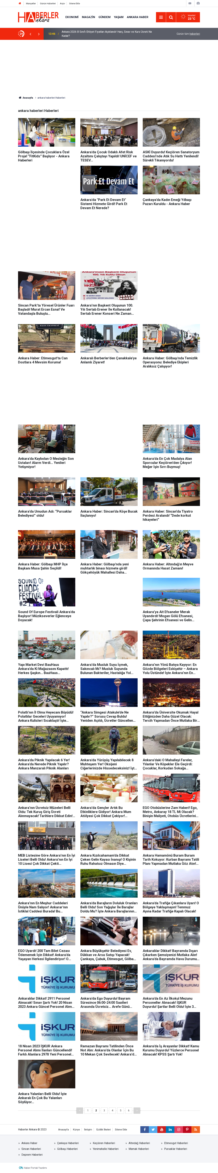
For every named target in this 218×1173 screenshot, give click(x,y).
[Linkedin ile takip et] (170, 1129)
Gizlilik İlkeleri (103, 1129)
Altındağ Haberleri (139, 1143)
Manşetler (31, 3)
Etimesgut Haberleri (176, 1143)
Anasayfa (27, 97)
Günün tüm (188, 33)
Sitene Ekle (74, 3)
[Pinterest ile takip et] (187, 1129)
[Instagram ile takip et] (178, 1129)
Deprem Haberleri (32, 1154)
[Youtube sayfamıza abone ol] (161, 1129)
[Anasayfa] (20, 3)
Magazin (88, 17)
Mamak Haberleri (139, 1149)
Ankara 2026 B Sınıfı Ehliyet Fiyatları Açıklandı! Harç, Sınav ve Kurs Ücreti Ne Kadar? (107, 33)
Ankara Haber (137, 17)
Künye (76, 1129)
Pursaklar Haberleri (175, 1149)
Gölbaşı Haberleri (67, 1149)
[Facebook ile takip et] (144, 1129)
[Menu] (161, 17)
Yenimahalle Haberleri (106, 1149)
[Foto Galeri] (198, 3)
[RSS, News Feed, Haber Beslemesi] (195, 1129)
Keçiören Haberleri (104, 1143)
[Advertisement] (109, 65)
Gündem (104, 17)
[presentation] (30, 34)
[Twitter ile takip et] (153, 1129)
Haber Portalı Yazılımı (35, 1168)
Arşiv (62, 3)
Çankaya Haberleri (68, 1143)
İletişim (88, 1129)
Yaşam (118, 17)
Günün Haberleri (48, 3)
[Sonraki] (137, 1111)
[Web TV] (190, 3)
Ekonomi (72, 17)
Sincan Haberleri (31, 1149)
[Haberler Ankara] (38, 17)
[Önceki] (79, 1111)
